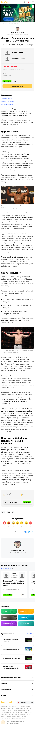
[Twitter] (29, 532)
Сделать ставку (17, 86)
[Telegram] (32, 532)
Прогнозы (10, 23)
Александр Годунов (17, 32)
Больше (29, 634)
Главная (3, 23)
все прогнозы (6, 568)
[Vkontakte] (25, 532)
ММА (16, 23)
